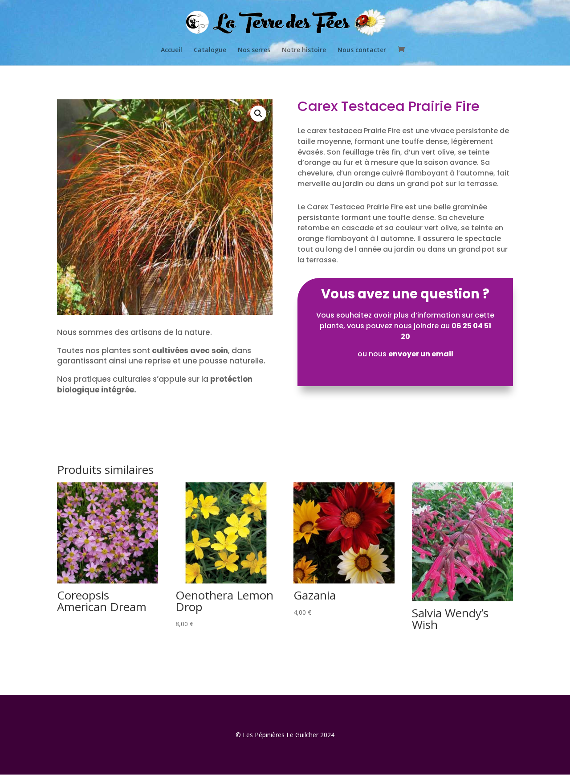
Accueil (171, 50)
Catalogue (210, 50)
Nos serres (254, 50)
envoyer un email (420, 354)
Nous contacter (362, 50)
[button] (258, 114)
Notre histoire (304, 50)
